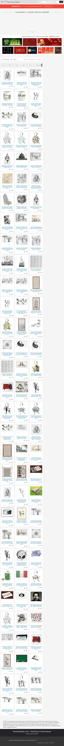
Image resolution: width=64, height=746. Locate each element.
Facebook (35, 734)
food (10, 65)
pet (4, 65)
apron (23, 65)
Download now (48, 6)
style (30, 65)
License (46, 742)
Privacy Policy (40, 742)
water (16, 65)
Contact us (51, 742)
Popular (15, 59)
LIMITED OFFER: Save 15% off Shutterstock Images (35, 36)
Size (11, 59)
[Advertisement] (32, 23)
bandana (38, 65)
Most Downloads (5, 59)
